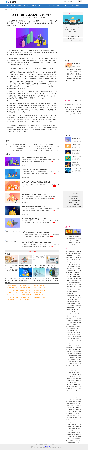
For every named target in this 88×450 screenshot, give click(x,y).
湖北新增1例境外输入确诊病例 (73, 198)
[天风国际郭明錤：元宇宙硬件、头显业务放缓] (12, 169)
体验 (73, 5)
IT (46, 5)
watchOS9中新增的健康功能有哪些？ (73, 438)
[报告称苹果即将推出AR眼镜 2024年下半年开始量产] (68, 63)
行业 (7, 5)
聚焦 (19, 5)
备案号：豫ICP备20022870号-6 (52, 446)
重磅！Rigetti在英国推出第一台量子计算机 (34, 157)
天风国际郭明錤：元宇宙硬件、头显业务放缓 (34, 169)
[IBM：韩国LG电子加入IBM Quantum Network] (12, 218)
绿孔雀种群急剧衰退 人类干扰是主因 (73, 73)
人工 (62, 5)
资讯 (11, 5)
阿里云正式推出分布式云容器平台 (72, 442)
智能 (23, 5)
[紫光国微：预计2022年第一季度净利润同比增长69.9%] (68, 162)
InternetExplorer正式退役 (71, 311)
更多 (52, 161)
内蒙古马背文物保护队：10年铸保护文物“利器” (35, 232)
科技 (50, 5)
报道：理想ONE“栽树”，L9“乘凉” (72, 365)
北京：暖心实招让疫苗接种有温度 (14, 150)
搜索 (80, 1)
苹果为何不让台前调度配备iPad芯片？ (73, 380)
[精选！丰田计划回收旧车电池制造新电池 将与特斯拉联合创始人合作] (25, 256)
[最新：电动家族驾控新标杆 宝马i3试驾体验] (11, 256)
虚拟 (54, 5)
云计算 (39, 5)
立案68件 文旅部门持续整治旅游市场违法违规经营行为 (73, 41)
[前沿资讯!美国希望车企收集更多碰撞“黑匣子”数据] (52, 256)
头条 (15, 5)
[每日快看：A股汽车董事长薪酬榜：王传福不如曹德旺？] (39, 269)
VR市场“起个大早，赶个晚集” (70, 31)
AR (69, 5)
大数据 (34, 5)
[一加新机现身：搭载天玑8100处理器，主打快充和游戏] (68, 156)
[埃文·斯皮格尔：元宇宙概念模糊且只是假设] (12, 194)
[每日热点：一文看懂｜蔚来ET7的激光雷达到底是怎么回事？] (39, 256)
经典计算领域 (28, 135)
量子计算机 (14, 135)
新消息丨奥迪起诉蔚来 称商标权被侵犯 (73, 355)
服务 (58, 5)
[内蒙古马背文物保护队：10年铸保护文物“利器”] (16, 231)
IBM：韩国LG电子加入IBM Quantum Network (35, 219)
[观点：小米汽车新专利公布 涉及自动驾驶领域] (25, 269)
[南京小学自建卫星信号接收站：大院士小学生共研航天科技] (19, 241)
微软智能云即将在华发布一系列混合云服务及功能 (36, 182)
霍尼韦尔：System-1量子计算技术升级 (73, 382)
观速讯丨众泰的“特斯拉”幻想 (71, 316)
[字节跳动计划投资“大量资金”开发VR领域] (68, 138)
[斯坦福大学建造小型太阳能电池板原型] (68, 168)
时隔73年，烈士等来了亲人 (71, 80)
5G (44, 5)
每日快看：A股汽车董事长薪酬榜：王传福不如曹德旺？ (39, 280)
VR (66, 5)
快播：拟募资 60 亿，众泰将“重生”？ (73, 419)
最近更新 (67, 135)
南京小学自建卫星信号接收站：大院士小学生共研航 (36, 242)
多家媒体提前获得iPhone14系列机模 (73, 384)
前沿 (77, 5)
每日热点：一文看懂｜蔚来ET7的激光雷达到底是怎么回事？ (39, 267)
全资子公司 (23, 135)
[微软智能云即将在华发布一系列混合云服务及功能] (12, 181)
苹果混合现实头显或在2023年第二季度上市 (73, 25)
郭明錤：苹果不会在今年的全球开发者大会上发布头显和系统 (73, 27)
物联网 (28, 5)
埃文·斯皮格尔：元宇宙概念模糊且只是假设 (34, 194)
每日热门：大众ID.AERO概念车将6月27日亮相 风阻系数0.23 (52, 280)
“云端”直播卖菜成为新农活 (70, 38)
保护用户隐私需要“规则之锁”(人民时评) (72, 36)
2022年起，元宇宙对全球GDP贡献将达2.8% (72, 30)
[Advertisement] (73, 50)
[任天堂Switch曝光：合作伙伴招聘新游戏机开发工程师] (68, 144)
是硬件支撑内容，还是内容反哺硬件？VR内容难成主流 (73, 34)
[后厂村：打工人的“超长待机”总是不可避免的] (73, 16)
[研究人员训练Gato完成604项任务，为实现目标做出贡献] (69, 229)
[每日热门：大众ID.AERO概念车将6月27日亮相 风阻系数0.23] (52, 269)
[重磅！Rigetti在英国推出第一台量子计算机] (12, 157)
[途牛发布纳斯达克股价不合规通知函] (68, 150)
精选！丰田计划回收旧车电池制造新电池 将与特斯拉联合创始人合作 (25, 267)
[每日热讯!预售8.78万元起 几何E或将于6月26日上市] (11, 269)
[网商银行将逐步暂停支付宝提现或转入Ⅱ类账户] (12, 206)
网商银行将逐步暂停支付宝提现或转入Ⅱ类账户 (35, 206)
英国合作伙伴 (19, 135)
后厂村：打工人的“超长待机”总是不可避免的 (73, 22)
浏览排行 (67, 61)
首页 (12, 9)
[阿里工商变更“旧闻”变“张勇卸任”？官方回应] (77, 229)
